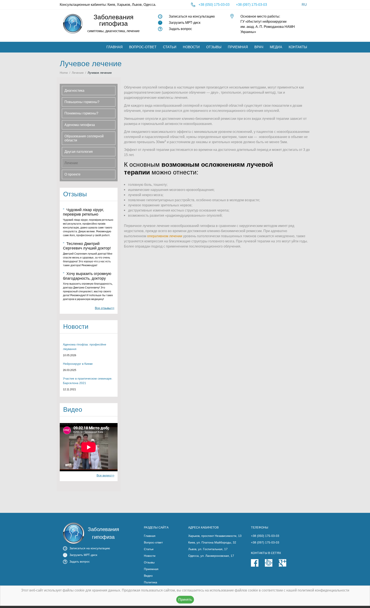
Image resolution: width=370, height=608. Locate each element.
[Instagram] (272, 565)
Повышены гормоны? (81, 102)
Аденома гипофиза (79, 125)
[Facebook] (258, 565)
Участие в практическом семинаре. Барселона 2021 (87, 381)
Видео (148, 575)
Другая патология (78, 151)
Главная (114, 47)
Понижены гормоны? (81, 113)
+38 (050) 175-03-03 (214, 4)
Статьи (169, 47)
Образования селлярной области (84, 138)
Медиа (276, 47)
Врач (258, 47)
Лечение (78, 72)
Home (64, 72)
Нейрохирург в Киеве (78, 363)
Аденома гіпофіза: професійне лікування (84, 347)
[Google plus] (286, 565)
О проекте (72, 174)
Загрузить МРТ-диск (184, 22)
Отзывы (213, 47)
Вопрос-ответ (143, 47)
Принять (185, 599)
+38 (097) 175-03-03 (251, 4)
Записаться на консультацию (192, 16)
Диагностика (74, 90)
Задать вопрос (180, 29)
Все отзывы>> (104, 308)
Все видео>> (105, 475)
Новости (191, 47)
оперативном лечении (164, 236)
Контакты (298, 47)
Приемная (238, 47)
